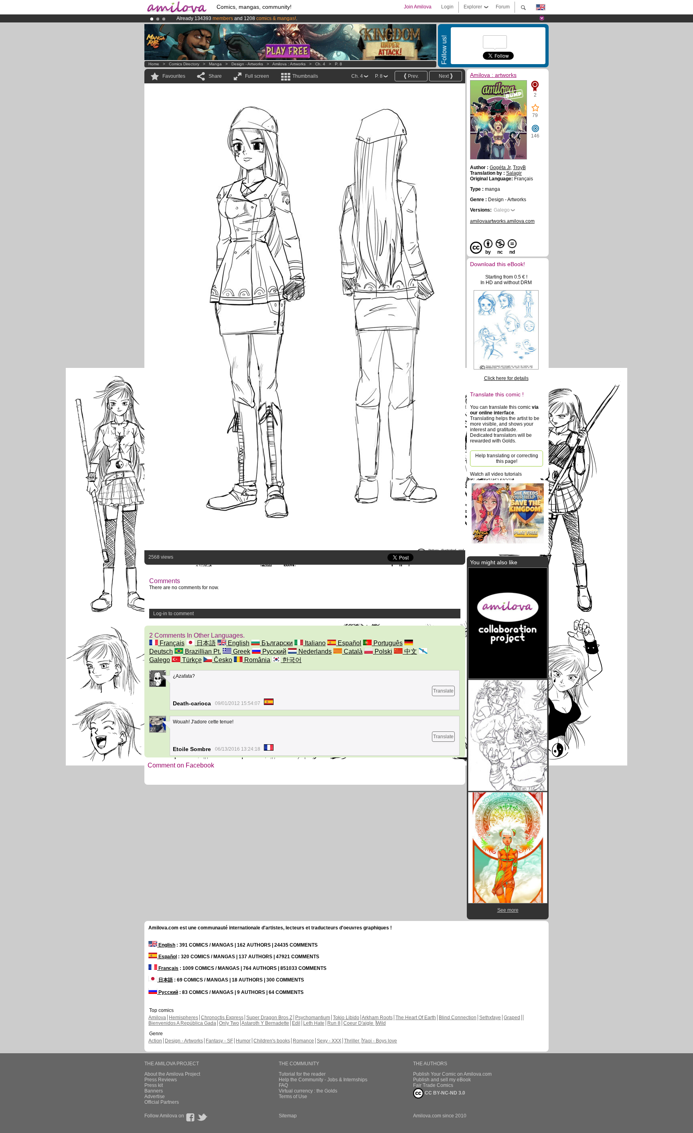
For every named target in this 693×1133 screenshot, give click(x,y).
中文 (410, 651)
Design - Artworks (247, 64)
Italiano (314, 643)
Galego (502, 210)
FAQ (283, 1085)
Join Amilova (418, 7)
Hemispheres (183, 1017)
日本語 (205, 643)
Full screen (257, 76)
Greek (240, 651)
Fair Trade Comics (433, 1085)
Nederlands (314, 651)
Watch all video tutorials (496, 474)
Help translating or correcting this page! (506, 458)
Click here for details (506, 378)
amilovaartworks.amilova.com (502, 221)
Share (215, 76)
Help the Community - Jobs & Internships (323, 1080)
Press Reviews (160, 1080)
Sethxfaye (490, 1017)
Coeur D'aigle (359, 1023)
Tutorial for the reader (302, 1074)
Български (276, 643)
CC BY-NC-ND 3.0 (444, 1093)
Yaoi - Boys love (379, 1041)
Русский (273, 651)
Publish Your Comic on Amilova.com (452, 1074)
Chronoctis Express (222, 1017)
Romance (303, 1041)
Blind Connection (457, 1017)
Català (352, 651)
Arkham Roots (377, 1017)
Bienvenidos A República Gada (182, 1023)
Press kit (153, 1085)
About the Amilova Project (172, 1074)
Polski (382, 651)
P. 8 (338, 64)
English (237, 643)
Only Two (229, 1023)
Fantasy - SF (219, 1041)
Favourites (173, 76)
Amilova (157, 1017)
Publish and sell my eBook (442, 1080)
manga (215, 64)
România (256, 659)
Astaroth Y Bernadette (265, 1023)
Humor (243, 1041)
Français (171, 643)
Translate (443, 691)
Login (447, 7)
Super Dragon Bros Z (269, 1017)
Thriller (352, 1041)
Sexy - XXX (329, 1041)
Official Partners (161, 1102)
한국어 (291, 659)
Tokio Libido (346, 1017)
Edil (296, 1023)
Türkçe (191, 659)
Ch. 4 (320, 64)
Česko (222, 659)
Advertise (154, 1096)
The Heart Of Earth (415, 1017)
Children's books (271, 1041)
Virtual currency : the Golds (308, 1091)
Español (348, 643)
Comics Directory (184, 64)
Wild (381, 1023)
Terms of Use (293, 1096)
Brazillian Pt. (202, 651)
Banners (153, 1091)
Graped (512, 1017)
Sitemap (288, 1116)
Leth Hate (313, 1023)
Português (387, 643)
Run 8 (333, 1023)
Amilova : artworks (289, 64)
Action (155, 1041)
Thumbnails (305, 76)
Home (153, 64)
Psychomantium (312, 1017)
